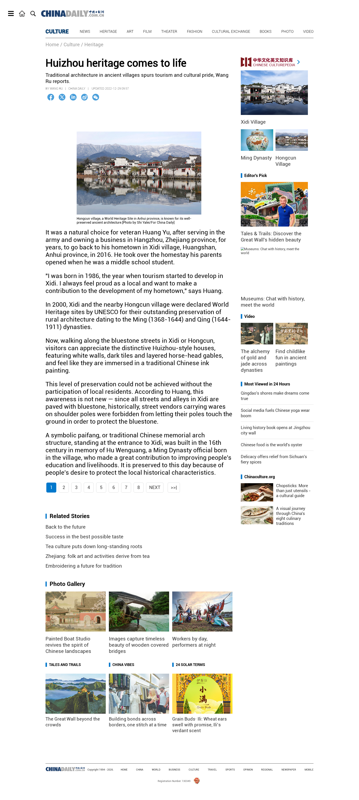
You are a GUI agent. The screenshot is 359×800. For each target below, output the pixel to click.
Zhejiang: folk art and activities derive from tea (97, 556)
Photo (287, 31)
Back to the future (65, 527)
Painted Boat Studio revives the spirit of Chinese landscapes (68, 645)
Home (52, 45)
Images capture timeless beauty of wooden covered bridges (139, 645)
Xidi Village (253, 122)
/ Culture (70, 45)
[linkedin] (73, 97)
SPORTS (230, 769)
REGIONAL (267, 769)
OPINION (248, 769)
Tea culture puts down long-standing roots (93, 546)
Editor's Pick (255, 175)
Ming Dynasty (256, 158)
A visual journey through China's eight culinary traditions (290, 516)
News (85, 31)
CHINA (139, 769)
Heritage (108, 31)
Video (308, 31)
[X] (62, 97)
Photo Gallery (67, 583)
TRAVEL (212, 769)
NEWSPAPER (289, 769)
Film (147, 31)
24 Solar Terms (190, 664)
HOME (124, 769)
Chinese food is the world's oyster (271, 444)
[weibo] (84, 97)
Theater (169, 31)
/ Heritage (92, 45)
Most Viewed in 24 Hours (267, 384)
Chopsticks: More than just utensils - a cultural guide (293, 490)
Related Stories (70, 516)
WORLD (156, 769)
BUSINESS (174, 769)
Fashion (194, 31)
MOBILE (309, 769)
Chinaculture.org (259, 476)
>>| (174, 487)
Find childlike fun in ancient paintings (290, 358)
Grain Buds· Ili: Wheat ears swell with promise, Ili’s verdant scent (199, 724)
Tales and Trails (65, 664)
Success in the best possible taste (84, 537)
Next (154, 487)
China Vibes (123, 664)
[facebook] (50, 97)
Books (266, 31)
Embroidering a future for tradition (83, 566)
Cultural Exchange (231, 31)
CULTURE (57, 31)
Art (130, 31)
